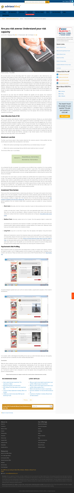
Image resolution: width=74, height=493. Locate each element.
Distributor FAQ (4, 442)
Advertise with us (4, 447)
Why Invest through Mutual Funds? (63, 50)
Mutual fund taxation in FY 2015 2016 (11, 385)
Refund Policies (41, 444)
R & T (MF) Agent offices (6, 455)
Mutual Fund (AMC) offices (6, 453)
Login (63, 1)
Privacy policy (4, 433)
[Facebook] (70, 1)
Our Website (62, 96)
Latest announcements (42, 440)
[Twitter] (72, 1)
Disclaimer (3, 435)
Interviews (40, 431)
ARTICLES (21, 12)
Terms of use (3, 438)
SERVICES (29, 12)
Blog (39, 438)
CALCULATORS (56, 12)
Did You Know (4, 464)
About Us (3, 424)
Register (67, 1)
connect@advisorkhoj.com (12, 473)
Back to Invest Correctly (7, 412)
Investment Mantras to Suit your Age (64, 64)
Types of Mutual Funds (61, 54)
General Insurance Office (6, 460)
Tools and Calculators (42, 426)
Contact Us (3, 426)
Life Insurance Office (5, 457)
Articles (39, 428)
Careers (2, 431)
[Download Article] (36, 35)
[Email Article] (34, 35)
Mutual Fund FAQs (60, 57)
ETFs (48, 12)
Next (31, 400)
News (39, 433)
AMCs (64, 12)
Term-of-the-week (41, 442)
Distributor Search (41, 447)
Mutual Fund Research (42, 424)
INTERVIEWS (6, 15)
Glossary (3, 462)
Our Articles (62, 91)
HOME (4, 12)
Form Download (4, 467)
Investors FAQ (4, 440)
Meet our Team (4, 428)
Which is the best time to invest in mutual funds (40, 389)
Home (3, 18)
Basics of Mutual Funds (61, 47)
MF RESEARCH (12, 12)
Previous (26, 400)
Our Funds (59, 68)
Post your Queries (41, 435)
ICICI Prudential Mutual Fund (12, 18)
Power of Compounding (61, 61)
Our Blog (62, 93)
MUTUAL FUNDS (39, 12)
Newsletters (3, 444)
